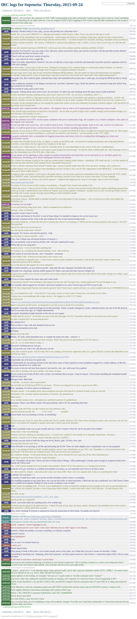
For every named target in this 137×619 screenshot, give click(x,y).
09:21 (132, 92)
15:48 (132, 450)
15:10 (132, 257)
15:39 (132, 435)
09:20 (132, 85)
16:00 (132, 507)
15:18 (132, 337)
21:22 (132, 571)
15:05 (132, 233)
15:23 (132, 379)
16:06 (132, 511)
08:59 (132, 31)
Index (28, 10)
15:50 (132, 466)
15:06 (132, 239)
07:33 (133, 26)
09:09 (132, 63)
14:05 (132, 161)
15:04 (132, 219)
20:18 (132, 563)
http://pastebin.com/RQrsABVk (41, 28)
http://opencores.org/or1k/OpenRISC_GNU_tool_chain (35, 497)
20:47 (133, 568)
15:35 (132, 414)
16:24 (133, 514)
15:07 (132, 245)
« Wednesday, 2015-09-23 (12, 10)
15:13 (132, 293)
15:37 (132, 426)
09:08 (132, 52)
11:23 (132, 128)
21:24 (132, 579)
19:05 (132, 555)
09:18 (132, 79)
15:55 (132, 478)
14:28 (132, 175)
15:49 (132, 455)
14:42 (132, 196)
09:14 (132, 68)
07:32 (132, 20)
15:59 (132, 494)
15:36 (132, 422)
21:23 (132, 576)
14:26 (132, 170)
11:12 (132, 99)
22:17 (132, 590)
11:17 (132, 121)
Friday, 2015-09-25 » (42, 10)
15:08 (132, 248)
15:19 (132, 348)
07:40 (132, 28)
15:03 (132, 210)
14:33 (132, 179)
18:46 (132, 536)
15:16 (132, 316)
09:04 (132, 38)
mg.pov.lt (53, 616)
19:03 (132, 542)
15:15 (132, 313)
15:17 (132, 334)
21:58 (132, 587)
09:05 (132, 44)
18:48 (132, 539)
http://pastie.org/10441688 (23, 182)
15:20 (132, 357)
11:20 (132, 125)
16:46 (132, 518)
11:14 (132, 108)
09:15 (132, 74)
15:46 (132, 446)
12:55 (132, 143)
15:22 (132, 371)
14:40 (132, 190)
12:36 (132, 137)
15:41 (132, 437)
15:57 (132, 488)
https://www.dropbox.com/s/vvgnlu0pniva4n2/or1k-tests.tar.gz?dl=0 (40, 357)
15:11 (132, 271)
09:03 (132, 34)
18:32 (132, 525)
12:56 (132, 151)
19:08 (132, 559)
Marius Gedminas (36, 616)
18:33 (132, 528)
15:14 (132, 302)
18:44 (132, 530)
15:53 (132, 472)
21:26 (132, 583)
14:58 (132, 200)
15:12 (132, 282)
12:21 (132, 132)
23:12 (132, 603)
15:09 (132, 251)
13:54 (132, 156)
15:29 (132, 388)
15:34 (132, 400)
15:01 (132, 204)
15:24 (132, 385)
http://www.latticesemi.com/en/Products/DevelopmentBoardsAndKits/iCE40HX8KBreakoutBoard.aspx (55, 302)
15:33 (132, 391)
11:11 (132, 95)
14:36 (132, 185)
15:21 (132, 364)
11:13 (132, 104)
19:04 (132, 548)
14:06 (132, 166)
